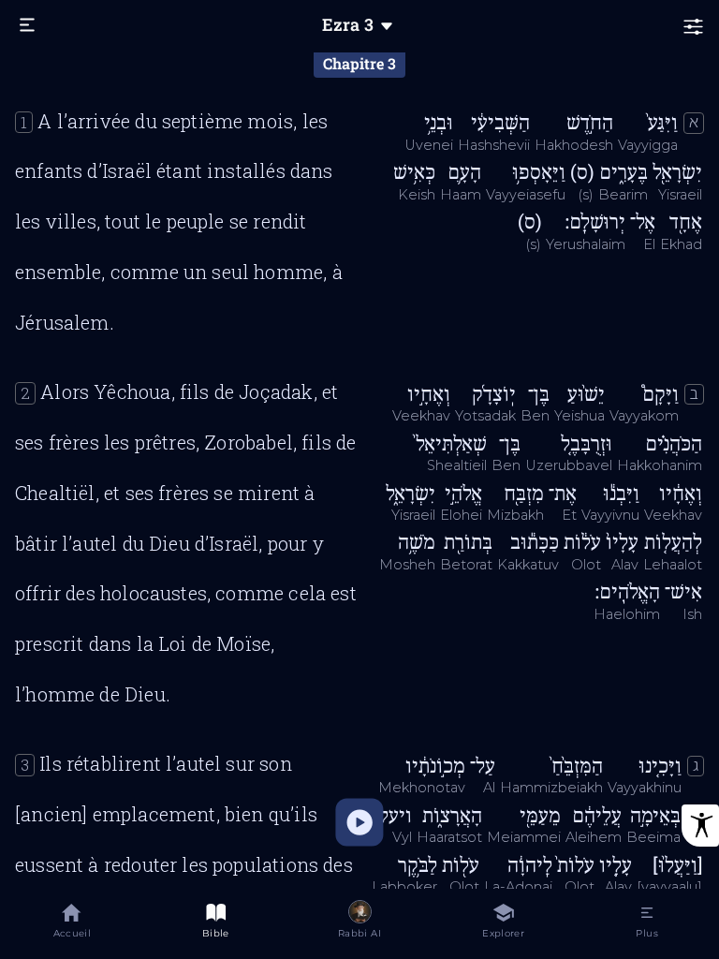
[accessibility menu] (700, 825)
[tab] (72, 924)
